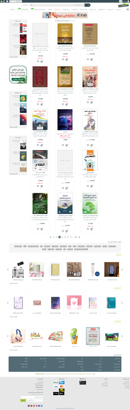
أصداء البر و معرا (16, 46)
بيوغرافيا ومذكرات (61, 359)
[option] (111, 269)
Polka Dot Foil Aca (55, 280)
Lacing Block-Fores (37, 346)
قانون (82, 370)
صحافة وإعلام (117, 364)
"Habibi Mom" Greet (74, 313)
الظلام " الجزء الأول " (40, 173)
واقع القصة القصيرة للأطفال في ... (90, 132)
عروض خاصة (75, 374)
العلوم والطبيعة (24, 364)
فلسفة (81, 367)
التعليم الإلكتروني (90, 173)
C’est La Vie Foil (93, 313)
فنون (82, 359)
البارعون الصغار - (74, 346)
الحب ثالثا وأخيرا (16, 104)
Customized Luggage (18, 280)
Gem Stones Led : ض (112, 280)
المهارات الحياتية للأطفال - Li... (40, 216)
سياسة (100, 367)
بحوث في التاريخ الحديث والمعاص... (90, 89)
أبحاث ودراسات (48, 374)
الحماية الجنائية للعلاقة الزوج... (65, 46)
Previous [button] (122, 269)
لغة (101, 359)
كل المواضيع (117, 359)
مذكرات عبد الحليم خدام (33, 246)
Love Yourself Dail (111, 313)
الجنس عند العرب (18, 246)
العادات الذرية (89, 246)
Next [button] (8, 269)
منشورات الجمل (63, 246)
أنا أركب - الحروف (93, 346)
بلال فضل (105, 246)
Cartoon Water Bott (18, 346)
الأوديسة (44, 249)
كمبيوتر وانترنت (98, 364)
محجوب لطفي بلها (15, 117)
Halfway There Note (18, 313)
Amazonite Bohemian (74, 280)
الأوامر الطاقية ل (16, 152)
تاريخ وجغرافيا (80, 361)
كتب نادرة (56, 374)
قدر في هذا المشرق (15, 140)
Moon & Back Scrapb (55, 313)
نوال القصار (16, 105)
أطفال (26, 359)
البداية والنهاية (55, 246)
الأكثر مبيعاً (62, 374)
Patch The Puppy (111, 346)
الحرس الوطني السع (15, 163)
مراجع (63, 364)
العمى (41, 246)
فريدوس (65, 132)
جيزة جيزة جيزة (97, 246)
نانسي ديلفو (16, 97)
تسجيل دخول (125, 1)
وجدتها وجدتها (16, 115)
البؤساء (74, 246)
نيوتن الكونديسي (15, 154)
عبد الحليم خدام (81, 246)
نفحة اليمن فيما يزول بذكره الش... (65, 173)
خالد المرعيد (16, 165)
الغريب (69, 246)
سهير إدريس (16, 47)
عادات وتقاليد (24, 367)
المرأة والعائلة (80, 364)
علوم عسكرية (117, 370)
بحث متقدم (89, 374)
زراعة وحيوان (62, 361)
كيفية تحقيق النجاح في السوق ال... (90, 216)
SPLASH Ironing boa (93, 280)
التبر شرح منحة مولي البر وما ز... (40, 89)
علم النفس (99, 370)
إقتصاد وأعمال (43, 359)
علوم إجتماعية (61, 367)
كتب (94, 374)
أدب (45, 361)
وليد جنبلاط (16, 142)
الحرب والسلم (47, 246)
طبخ (119, 361)
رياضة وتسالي (117, 367)
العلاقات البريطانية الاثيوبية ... (40, 132)
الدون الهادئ (70, 249)
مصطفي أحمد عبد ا (15, 25)
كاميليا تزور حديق (16, 96)
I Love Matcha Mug (37, 280)
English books (39, 374)
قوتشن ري (16, 36)
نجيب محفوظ (51, 249)
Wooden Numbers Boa (55, 346)
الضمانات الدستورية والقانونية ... (65, 216)
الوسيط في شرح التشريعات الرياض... (40, 46)
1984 (25, 246)
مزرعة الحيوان (59, 249)
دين (45, 364)
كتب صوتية (82, 374)
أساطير (26, 361)
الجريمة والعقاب (112, 246)
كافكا (64, 249)
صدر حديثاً (68, 374)
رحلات (44, 367)
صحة (100, 361)
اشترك (23, 400)
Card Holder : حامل (36, 313)
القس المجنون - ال (16, 35)
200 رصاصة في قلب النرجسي (81, 249)
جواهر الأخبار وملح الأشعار (90, 46)
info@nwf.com (39, 387)
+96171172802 (39, 386)
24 (76, 237)
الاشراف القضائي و (16, 24)
